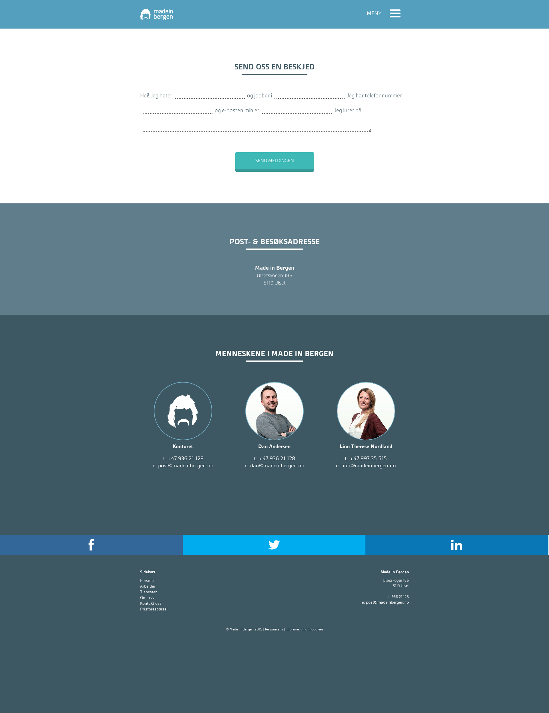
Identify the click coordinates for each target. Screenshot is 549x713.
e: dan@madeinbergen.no (274, 465)
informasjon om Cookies (304, 629)
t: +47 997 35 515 (366, 458)
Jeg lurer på (347, 110)
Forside (147, 580)
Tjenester (148, 592)
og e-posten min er (237, 110)
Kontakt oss (151, 603)
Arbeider (147, 586)
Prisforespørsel (154, 609)
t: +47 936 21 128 (183, 458)
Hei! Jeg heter (156, 95)
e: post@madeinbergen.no (183, 465)
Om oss (147, 597)
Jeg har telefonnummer (374, 95)
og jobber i (259, 95)
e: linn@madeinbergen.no (366, 465)
